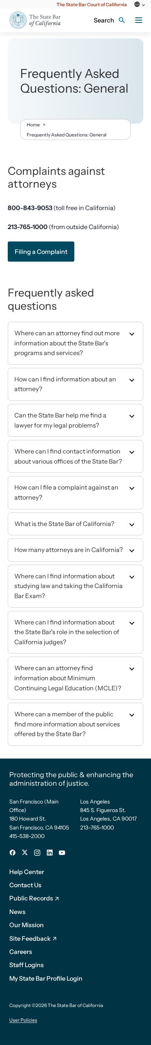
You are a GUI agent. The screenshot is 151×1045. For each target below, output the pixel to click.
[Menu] (138, 20)
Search (104, 20)
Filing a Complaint (41, 251)
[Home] (40, 20)
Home (33, 125)
